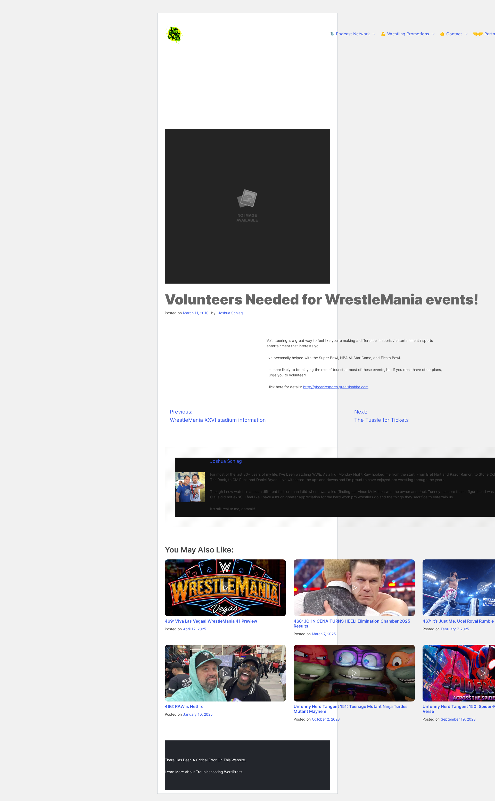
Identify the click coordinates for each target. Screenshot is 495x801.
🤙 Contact (451, 33)
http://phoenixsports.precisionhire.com (335, 387)
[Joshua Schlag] (190, 487)
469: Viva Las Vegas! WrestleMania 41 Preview (211, 621)
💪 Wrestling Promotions (405, 33)
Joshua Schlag (230, 313)
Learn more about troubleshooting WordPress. (204, 772)
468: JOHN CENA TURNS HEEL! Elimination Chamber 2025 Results (352, 623)
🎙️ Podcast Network (349, 33)
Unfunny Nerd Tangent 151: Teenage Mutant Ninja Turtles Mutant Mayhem (351, 709)
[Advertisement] (247, 90)
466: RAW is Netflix (184, 706)
